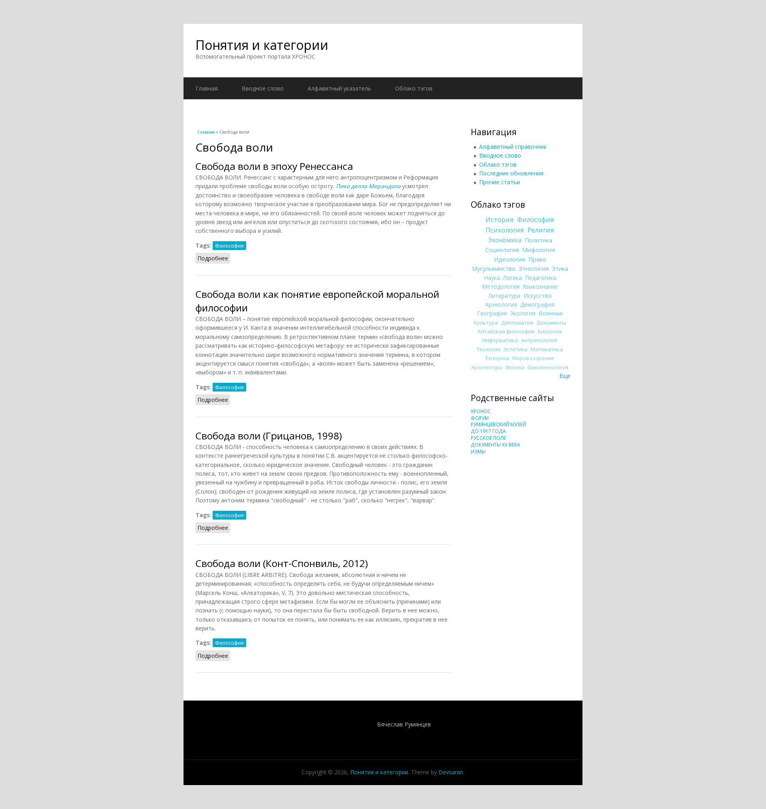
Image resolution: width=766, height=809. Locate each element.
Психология (505, 230)
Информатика (500, 340)
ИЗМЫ (478, 451)
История (500, 219)
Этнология (534, 268)
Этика (560, 268)
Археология (501, 304)
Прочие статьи (499, 182)
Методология (500, 286)
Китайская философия (506, 331)
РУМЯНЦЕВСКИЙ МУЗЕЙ (498, 424)
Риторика (497, 358)
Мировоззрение (533, 358)
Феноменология (548, 367)
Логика (512, 277)
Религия (540, 230)
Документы (551, 322)
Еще (565, 376)
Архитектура (486, 367)
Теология (488, 349)
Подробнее (213, 258)
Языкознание (540, 286)
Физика (514, 367)
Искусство (537, 295)
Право (537, 259)
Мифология (538, 250)
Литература (504, 295)
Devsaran (450, 772)
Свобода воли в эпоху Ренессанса (274, 166)
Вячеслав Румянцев (404, 724)
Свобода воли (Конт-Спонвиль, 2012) (281, 563)
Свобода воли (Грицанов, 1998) (268, 435)
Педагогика (540, 277)
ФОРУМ (480, 418)
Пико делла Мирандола (368, 186)
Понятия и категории (261, 44)
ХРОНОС (481, 411)
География (492, 313)
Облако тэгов (413, 88)
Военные (551, 313)
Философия (229, 245)
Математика (547, 349)
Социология (502, 250)
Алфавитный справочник (513, 146)
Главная (206, 88)
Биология (550, 331)
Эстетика (515, 349)
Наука (492, 277)
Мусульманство (493, 268)
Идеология (509, 259)
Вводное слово (263, 88)
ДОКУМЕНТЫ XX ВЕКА (495, 444)
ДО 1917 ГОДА (488, 431)
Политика (538, 240)
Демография (537, 304)
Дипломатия (517, 322)
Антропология (539, 340)
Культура (486, 322)
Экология (522, 313)
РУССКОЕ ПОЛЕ (488, 438)
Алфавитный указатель (339, 88)
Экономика (504, 240)
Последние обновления (511, 173)
